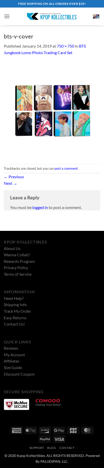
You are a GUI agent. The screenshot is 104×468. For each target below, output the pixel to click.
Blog (51, 448)
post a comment (66, 168)
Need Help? (14, 298)
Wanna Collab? (17, 254)
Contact (66, 448)
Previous (14, 176)
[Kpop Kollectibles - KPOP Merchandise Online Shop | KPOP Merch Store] (52, 16)
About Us (12, 248)
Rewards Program (19, 261)
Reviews (11, 348)
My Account (14, 354)
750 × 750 (65, 46)
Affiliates (11, 360)
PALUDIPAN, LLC (54, 461)
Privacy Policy (16, 267)
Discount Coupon (19, 374)
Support (37, 448)
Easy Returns (15, 317)
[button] (7, 16)
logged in (40, 207)
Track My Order (17, 311)
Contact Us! (14, 323)
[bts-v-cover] (52, 109)
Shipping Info (15, 304)
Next (10, 183)
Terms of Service (18, 274)
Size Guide (13, 367)
